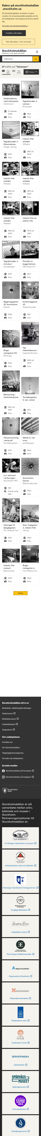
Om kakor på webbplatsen (12, 758)
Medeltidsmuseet (9, 719)
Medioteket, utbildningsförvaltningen (16, 708)
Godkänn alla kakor (14, 33)
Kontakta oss (7, 742)
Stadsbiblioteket (8, 724)
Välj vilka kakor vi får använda (18, 41)
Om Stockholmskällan (11, 748)
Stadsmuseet (7, 713)
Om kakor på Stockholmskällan (14, 26)
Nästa (20, 593)
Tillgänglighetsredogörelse (13, 753)
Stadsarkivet (7, 730)
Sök (36, 59)
